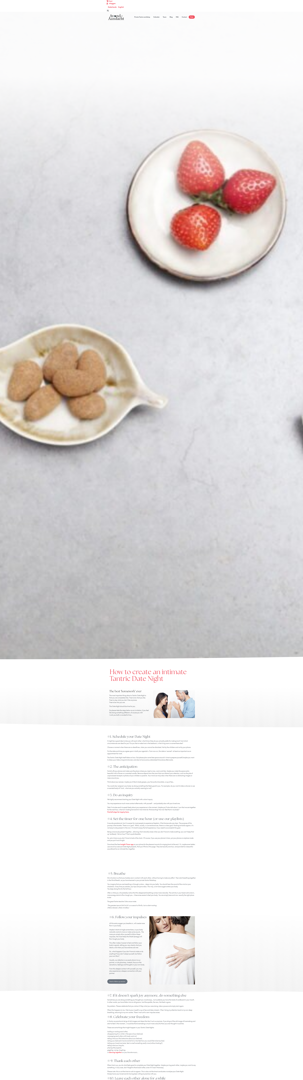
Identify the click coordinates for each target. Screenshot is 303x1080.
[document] (151, 540)
